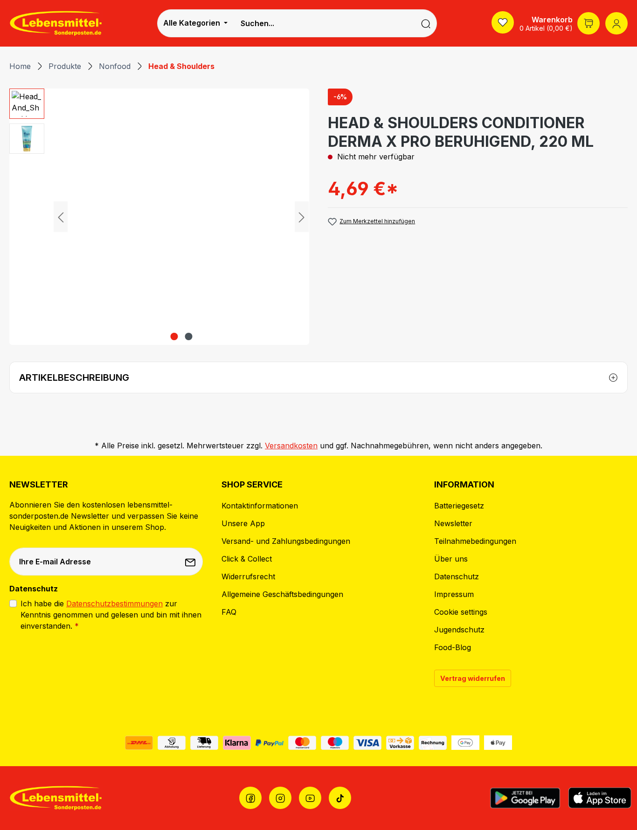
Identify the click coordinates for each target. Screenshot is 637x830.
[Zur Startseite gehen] (56, 23)
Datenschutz (456, 576)
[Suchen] (426, 23)
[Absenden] (191, 562)
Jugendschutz (459, 629)
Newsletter (453, 523)
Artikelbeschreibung (74, 377)
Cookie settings (460, 612)
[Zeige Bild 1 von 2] (174, 336)
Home (20, 66)
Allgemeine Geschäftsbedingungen (282, 594)
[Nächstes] (302, 217)
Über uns (451, 558)
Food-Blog (452, 647)
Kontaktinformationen (260, 505)
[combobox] (324, 23)
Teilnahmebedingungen (475, 541)
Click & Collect (247, 558)
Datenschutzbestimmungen (114, 603)
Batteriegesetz (459, 505)
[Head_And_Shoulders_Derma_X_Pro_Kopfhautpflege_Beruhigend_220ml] (181, 217)
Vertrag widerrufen (472, 678)
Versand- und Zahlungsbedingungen (286, 541)
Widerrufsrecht (248, 576)
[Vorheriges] (61, 217)
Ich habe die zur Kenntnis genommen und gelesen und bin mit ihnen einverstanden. (111, 615)
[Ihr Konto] (616, 23)
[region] (159, 217)
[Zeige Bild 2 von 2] (188, 336)
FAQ (229, 612)
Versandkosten (291, 445)
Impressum (454, 594)
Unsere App (243, 523)
